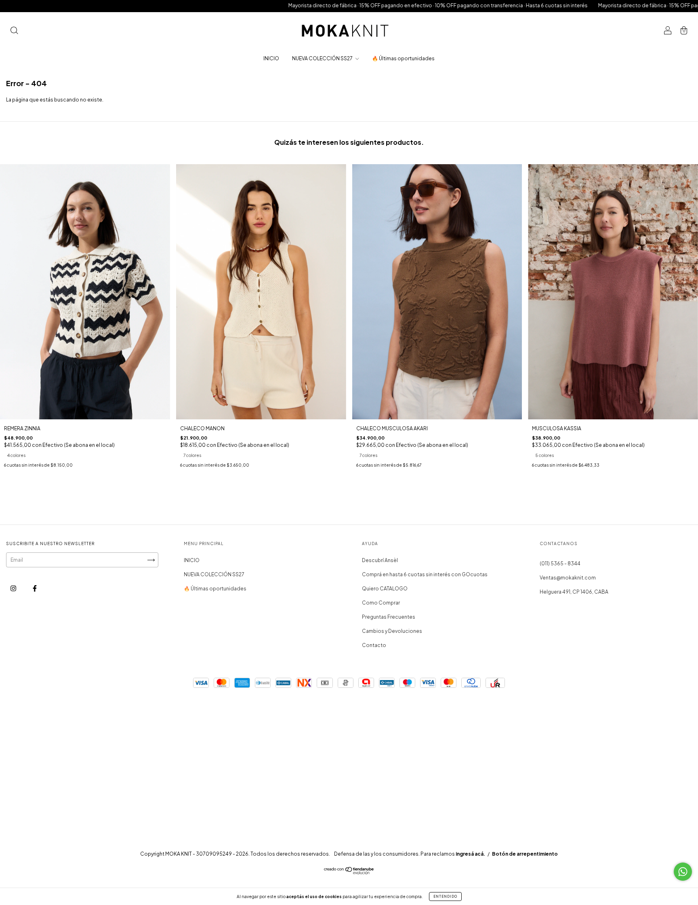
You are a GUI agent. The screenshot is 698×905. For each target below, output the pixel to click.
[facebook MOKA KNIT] (34, 589)
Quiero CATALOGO (385, 589)
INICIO (271, 58)
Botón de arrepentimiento (525, 854)
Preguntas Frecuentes (388, 617)
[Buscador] (14, 31)
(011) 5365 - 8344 (560, 563)
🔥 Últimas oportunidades (403, 58)
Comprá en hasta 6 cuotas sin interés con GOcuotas (425, 574)
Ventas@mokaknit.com (568, 578)
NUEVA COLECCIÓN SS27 (322, 58)
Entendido (445, 896)
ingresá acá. (470, 854)
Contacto (374, 645)
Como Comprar (381, 603)
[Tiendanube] (349, 872)
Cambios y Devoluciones (392, 631)
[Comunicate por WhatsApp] (683, 872)
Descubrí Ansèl (380, 560)
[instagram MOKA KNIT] (13, 589)
